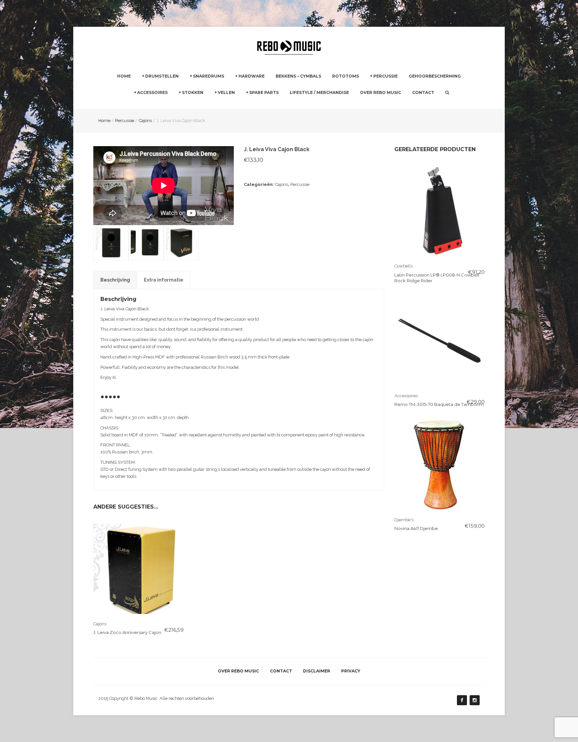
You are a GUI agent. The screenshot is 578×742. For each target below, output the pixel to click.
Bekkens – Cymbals (298, 76)
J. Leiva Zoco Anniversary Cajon (127, 632)
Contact (423, 92)
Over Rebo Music (380, 92)
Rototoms (345, 76)
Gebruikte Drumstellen (165, 104)
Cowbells (403, 266)
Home (124, 76)
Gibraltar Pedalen (326, 105)
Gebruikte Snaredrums (212, 104)
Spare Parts (264, 92)
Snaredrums (208, 76)
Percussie (385, 76)
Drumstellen (162, 76)
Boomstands (321, 104)
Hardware (251, 76)
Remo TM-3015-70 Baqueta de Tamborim (439, 404)
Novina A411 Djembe (416, 528)
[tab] (115, 280)
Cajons (281, 184)
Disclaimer (316, 670)
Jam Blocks (381, 104)
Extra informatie (163, 280)
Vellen (226, 92)
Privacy (350, 670)
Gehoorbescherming (435, 76)
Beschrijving (115, 280)
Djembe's (403, 519)
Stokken (192, 92)
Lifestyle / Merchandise (319, 92)
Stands (242, 104)
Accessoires (152, 92)
